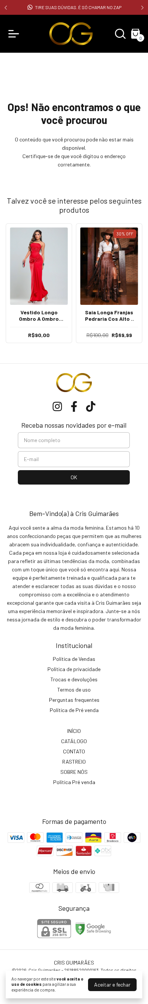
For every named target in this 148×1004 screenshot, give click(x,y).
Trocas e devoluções (74, 679)
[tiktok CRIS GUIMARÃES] (90, 406)
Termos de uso (74, 689)
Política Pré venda (74, 782)
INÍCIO (74, 731)
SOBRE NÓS (74, 772)
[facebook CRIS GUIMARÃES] (74, 406)
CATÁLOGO (74, 741)
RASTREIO (74, 761)
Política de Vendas (74, 659)
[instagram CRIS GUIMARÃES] (57, 406)
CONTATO (74, 751)
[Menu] (15, 33)
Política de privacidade (74, 669)
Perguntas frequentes (74, 700)
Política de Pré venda (74, 710)
